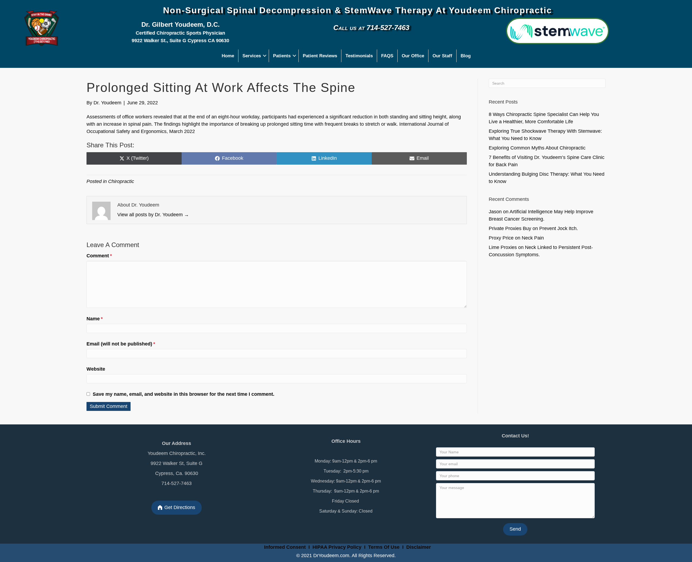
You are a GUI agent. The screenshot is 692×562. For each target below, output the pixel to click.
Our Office (413, 55)
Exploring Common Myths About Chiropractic (537, 148)
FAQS (387, 55)
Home (228, 55)
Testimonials (359, 55)
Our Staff (442, 55)
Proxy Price (501, 238)
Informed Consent (284, 547)
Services (251, 55)
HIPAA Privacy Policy (336, 547)
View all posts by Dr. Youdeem (153, 214)
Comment (99, 255)
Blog (466, 55)
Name (94, 318)
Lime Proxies (503, 247)
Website (95, 369)
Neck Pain (533, 238)
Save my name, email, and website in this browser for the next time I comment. (183, 394)
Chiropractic (121, 181)
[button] (265, 55)
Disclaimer (418, 547)
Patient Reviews (320, 55)
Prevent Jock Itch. (558, 228)
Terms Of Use (384, 547)
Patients (282, 55)
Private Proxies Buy (510, 228)
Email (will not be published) (120, 344)
